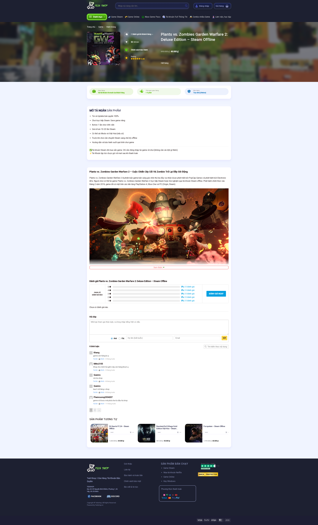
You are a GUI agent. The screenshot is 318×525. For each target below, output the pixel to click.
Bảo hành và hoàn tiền (133, 475)
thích (102, 359)
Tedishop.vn (99, 505)
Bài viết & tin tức (131, 487)
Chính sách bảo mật (132, 481)
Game (100, 27)
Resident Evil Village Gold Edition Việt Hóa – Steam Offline (166, 427)
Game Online (133, 17)
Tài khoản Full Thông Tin (176, 17)
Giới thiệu (128, 464)
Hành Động (111, 27)
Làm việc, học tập (223, 17)
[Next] (228, 434)
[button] (222, 6)
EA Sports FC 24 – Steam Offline (119, 427)
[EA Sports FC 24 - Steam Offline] (99, 433)
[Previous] (89, 434)
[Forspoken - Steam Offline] (193, 433)
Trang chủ (91, 27)
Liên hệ (127, 469)
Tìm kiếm (205, 347)
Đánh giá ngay (216, 294)
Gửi (224, 338)
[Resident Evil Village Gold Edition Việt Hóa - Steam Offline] (146, 433)
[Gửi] (186, 6)
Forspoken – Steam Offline (214, 426)
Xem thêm (158, 267)
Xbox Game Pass (152, 17)
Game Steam (117, 17)
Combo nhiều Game (201, 17)
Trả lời (95, 359)
